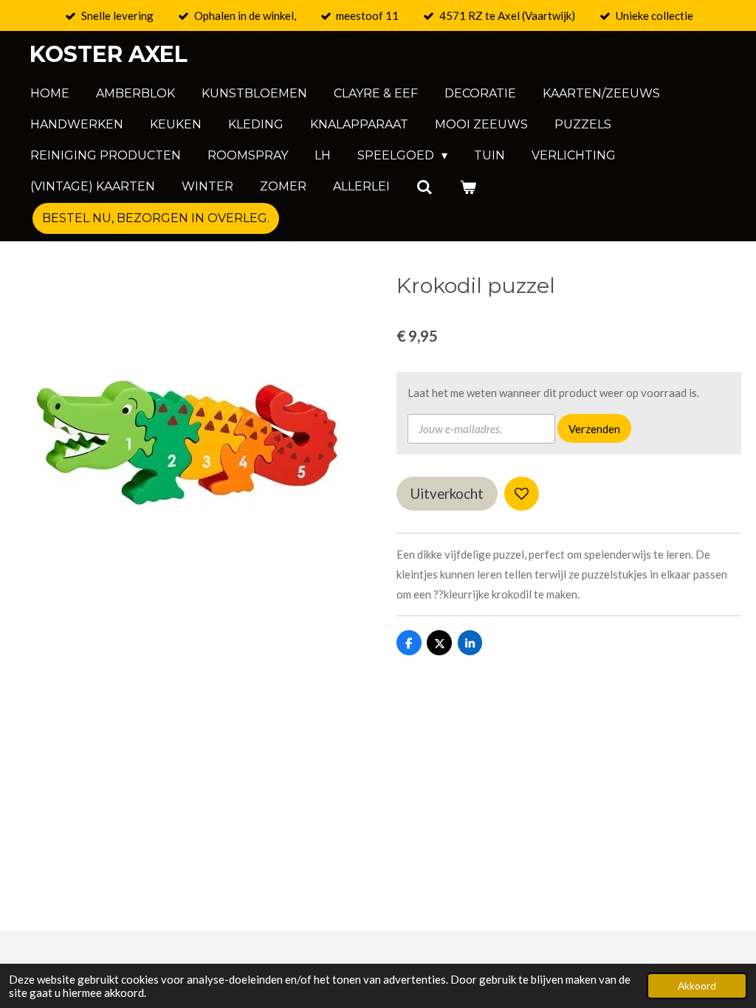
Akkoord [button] (697, 986)
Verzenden (594, 428)
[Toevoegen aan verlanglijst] (521, 494)
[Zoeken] (424, 187)
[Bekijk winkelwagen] (467, 187)
